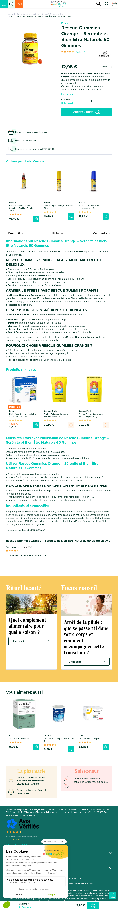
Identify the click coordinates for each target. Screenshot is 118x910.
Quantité (65, 99)
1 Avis (78, 52)
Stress (62, 14)
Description (15, 233)
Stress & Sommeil (49, 14)
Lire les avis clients (14, 839)
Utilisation (58, 233)
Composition (101, 233)
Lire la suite (67, 94)
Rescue (65, 23)
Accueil (11, 14)
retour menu (113, 897)
